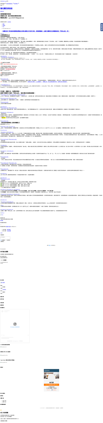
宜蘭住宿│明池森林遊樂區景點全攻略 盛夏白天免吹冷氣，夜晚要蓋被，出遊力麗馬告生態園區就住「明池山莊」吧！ (36, 31)
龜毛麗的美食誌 (6, 8)
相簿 (3, 24)
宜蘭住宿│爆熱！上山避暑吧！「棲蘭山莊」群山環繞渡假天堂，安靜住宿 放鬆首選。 (48, 81)
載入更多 (2, 234)
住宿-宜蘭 (9, 230)
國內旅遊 (9, 229)
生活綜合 (9, 21)
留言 (10, 226)
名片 (3, 26)
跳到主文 (2, 11)
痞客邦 (7, 226)
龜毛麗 (1, 220)
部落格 (4, 25)
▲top (1, 232)
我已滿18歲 (2, 420)
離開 (6, 420)
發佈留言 (2, 241)
